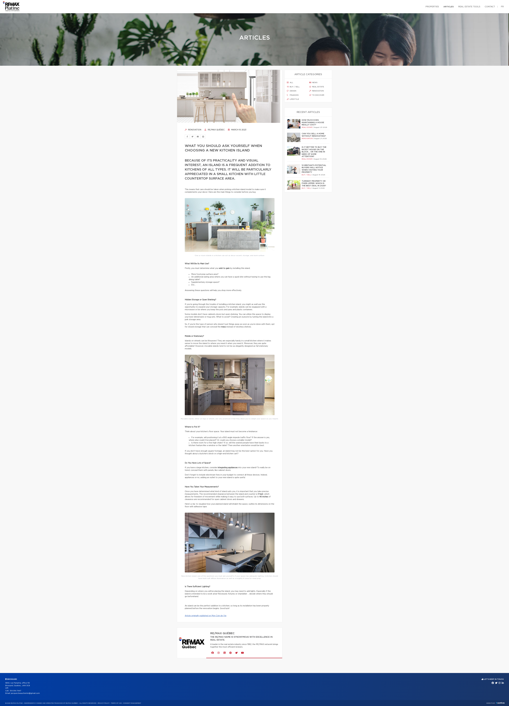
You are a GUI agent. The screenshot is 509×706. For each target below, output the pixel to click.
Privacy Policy (103, 703)
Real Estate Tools (469, 7)
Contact (490, 7)
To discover (318, 95)
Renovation (194, 130)
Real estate (318, 87)
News (314, 82)
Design (292, 91)
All (291, 82)
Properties (432, 7)
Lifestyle (294, 99)
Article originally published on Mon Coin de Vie (205, 616)
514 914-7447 (15, 691)
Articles (448, 7)
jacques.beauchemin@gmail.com (25, 693)
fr (502, 7)
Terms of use (116, 703)
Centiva (500, 703)
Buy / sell (294, 87)
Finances (294, 95)
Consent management (132, 703)
